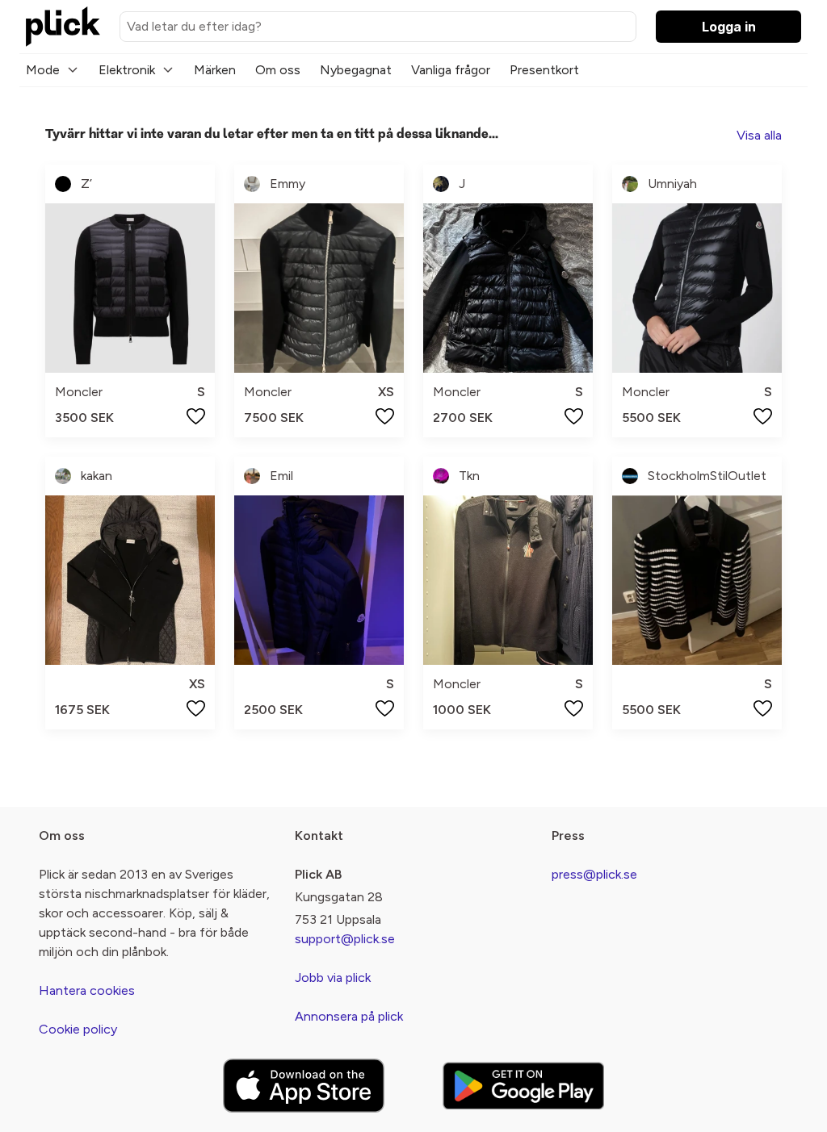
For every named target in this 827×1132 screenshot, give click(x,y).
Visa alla (759, 135)
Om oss (277, 69)
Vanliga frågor (450, 69)
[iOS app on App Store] (304, 1086)
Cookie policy (78, 1029)
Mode (43, 69)
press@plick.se (594, 874)
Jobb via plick (333, 977)
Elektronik (127, 69)
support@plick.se (345, 938)
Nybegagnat (356, 69)
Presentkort (544, 69)
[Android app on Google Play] (523, 1085)
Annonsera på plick (349, 1016)
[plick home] (63, 26)
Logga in (729, 27)
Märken (215, 69)
